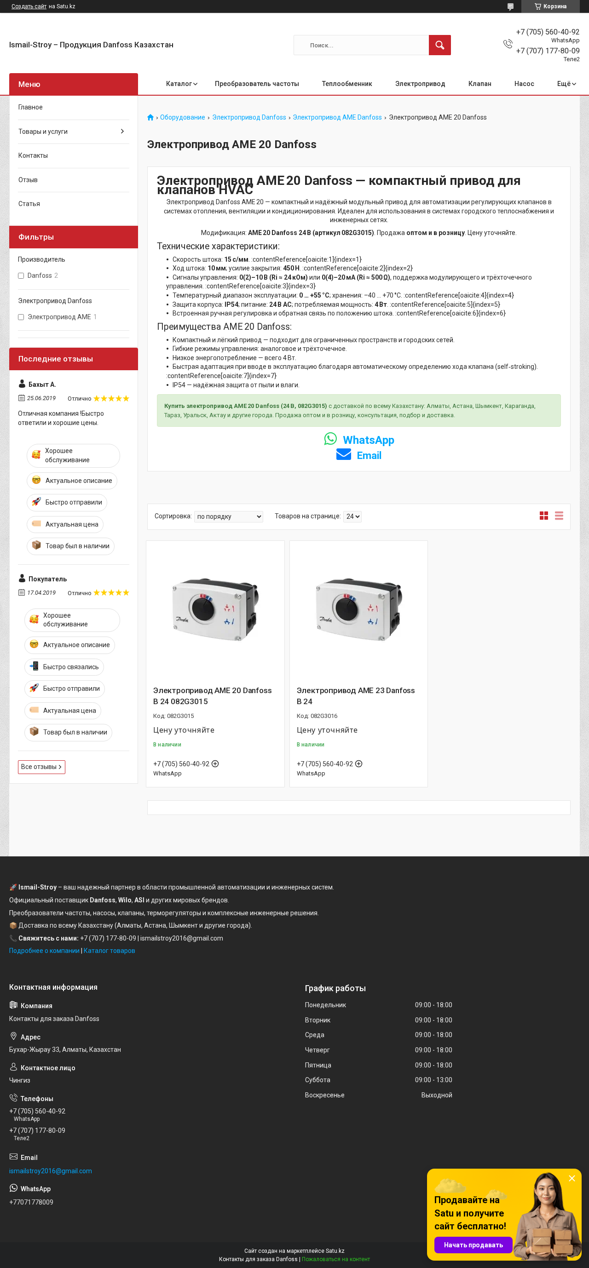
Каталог (179, 83)
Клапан (479, 83)
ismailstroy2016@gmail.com (50, 1171)
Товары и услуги (43, 131)
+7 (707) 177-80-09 (108, 938)
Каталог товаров (109, 950)
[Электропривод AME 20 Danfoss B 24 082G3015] (215, 610)
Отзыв (28, 180)
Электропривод (420, 83)
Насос (524, 83)
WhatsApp (367, 440)
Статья (29, 203)
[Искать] (440, 45)
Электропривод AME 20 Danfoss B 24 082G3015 (212, 696)
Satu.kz (335, 1251)
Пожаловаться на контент (336, 1259)
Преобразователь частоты (257, 83)
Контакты (33, 155)
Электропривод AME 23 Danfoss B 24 (356, 696)
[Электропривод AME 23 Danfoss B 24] (359, 610)
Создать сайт (29, 6)
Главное (30, 107)
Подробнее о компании (44, 950)
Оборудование (182, 117)
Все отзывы (39, 766)
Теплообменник (347, 83)
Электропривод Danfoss (249, 117)
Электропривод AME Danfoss (337, 117)
